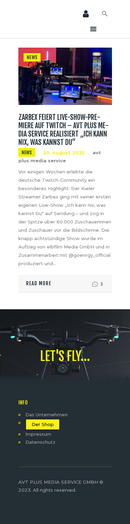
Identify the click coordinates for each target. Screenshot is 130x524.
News (32, 57)
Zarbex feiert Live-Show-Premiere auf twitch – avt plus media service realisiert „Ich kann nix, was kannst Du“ (63, 130)
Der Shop (43, 424)
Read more (38, 283)
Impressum (38, 434)
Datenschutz (40, 442)
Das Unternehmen (46, 414)
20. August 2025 (64, 152)
